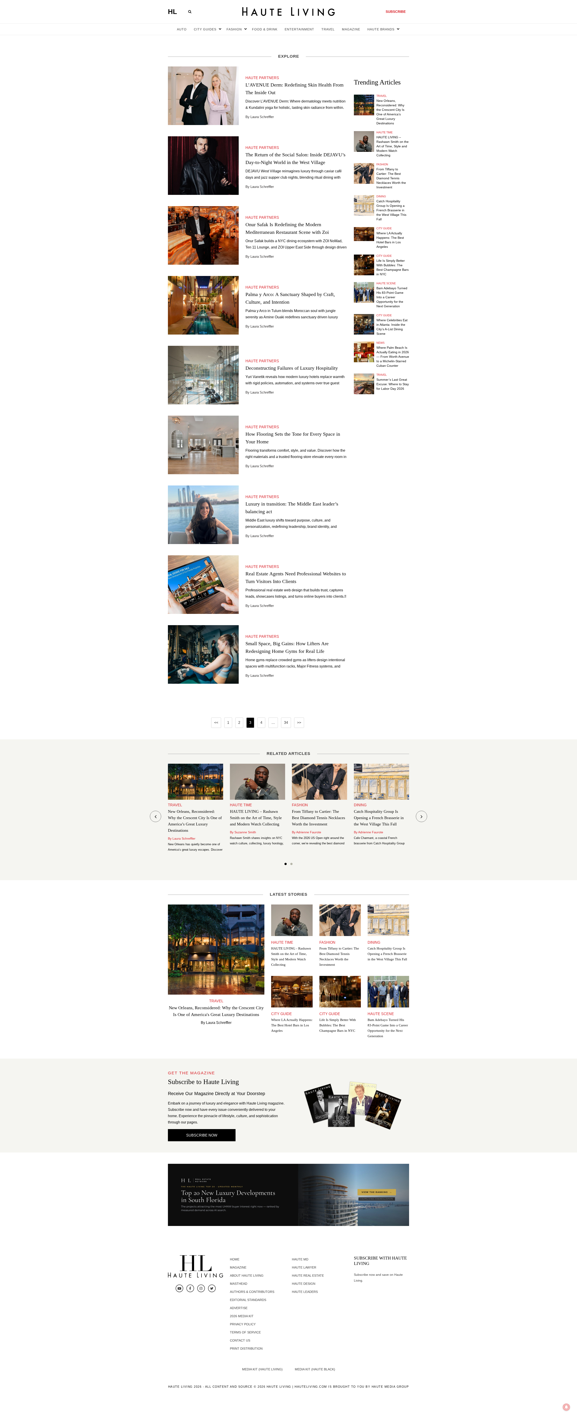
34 (286, 722)
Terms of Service (245, 1332)
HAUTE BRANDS (380, 29)
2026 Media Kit (242, 1316)
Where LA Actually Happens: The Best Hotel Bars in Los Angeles (390, 239)
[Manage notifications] (566, 1407)
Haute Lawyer (304, 1267)
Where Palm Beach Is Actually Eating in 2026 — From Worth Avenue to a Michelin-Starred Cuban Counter (392, 356)
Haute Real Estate (308, 1275)
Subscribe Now (201, 1135)
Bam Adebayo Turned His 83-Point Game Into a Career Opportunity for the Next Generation (391, 297)
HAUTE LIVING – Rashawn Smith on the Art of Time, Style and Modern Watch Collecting (392, 146)
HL (172, 11)
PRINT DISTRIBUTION (246, 1348)
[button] (285, 865)
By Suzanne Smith (243, 832)
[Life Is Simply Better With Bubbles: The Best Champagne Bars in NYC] (364, 265)
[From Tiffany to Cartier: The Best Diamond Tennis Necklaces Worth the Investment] (364, 173)
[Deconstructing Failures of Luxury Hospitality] (203, 375)
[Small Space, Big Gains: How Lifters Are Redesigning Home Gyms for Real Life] (203, 654)
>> (299, 722)
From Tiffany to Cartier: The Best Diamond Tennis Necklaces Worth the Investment (391, 178)
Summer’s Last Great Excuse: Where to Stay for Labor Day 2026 (392, 384)
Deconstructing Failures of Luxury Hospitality (291, 368)
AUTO (182, 29)
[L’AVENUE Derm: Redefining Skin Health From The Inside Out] (203, 95)
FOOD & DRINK (264, 29)
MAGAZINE (351, 29)
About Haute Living (246, 1275)
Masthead (238, 1283)
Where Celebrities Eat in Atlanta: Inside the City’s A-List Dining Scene (392, 326)
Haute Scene (386, 283)
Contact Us (240, 1340)
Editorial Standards (248, 1300)
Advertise (238, 1308)
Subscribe (396, 12)
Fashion (382, 164)
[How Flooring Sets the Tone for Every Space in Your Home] (203, 445)
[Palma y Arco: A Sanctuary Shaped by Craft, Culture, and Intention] (203, 305)
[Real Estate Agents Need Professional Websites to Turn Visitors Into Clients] (203, 584)
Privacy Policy (243, 1324)
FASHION (234, 29)
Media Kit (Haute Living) (262, 1369)
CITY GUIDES (205, 29)
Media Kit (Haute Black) (315, 1369)
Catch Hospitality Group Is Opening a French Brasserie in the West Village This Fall (391, 210)
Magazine (238, 1267)
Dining (381, 196)
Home (234, 1259)
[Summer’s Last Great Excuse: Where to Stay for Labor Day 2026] (364, 384)
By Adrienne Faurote (306, 832)
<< (216, 722)
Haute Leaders (305, 1292)
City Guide (384, 228)
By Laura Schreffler (181, 838)
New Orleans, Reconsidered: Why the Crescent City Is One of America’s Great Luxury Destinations (390, 112)
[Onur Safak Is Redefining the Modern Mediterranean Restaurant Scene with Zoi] (203, 235)
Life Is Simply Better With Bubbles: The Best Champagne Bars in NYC (392, 267)
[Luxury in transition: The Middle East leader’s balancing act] (203, 514)
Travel (381, 96)
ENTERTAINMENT (299, 29)
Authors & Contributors (252, 1292)
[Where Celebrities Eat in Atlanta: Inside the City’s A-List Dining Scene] (364, 324)
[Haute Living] (288, 11)
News (380, 343)
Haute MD (300, 1259)
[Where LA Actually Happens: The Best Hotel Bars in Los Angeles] (364, 234)
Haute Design (303, 1283)
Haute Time (384, 132)
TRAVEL (328, 29)
